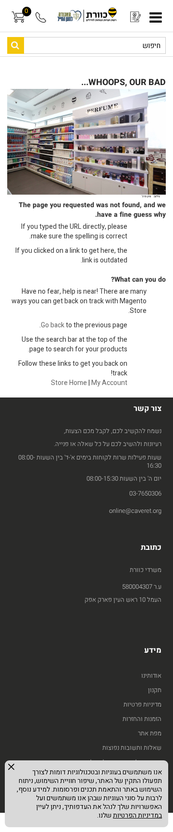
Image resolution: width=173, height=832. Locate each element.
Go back (52, 325)
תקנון (154, 690)
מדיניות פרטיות (142, 704)
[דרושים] (133, 17)
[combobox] (86, 45)
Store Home (69, 383)
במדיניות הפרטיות (137, 815)
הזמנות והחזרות (142, 718)
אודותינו (151, 675)
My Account (109, 383)
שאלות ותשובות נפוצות (131, 747)
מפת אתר (149, 733)
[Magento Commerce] (86, 16)
